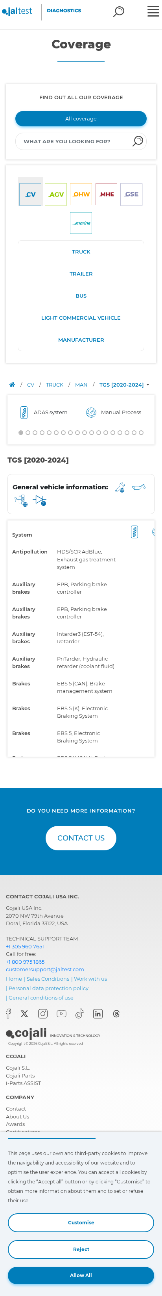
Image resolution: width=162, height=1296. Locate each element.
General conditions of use (41, 997)
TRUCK (81, 251)
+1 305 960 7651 (25, 946)
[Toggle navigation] (153, 12)
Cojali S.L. (18, 1068)
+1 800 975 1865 (25, 962)
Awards (15, 1124)
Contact (16, 1108)
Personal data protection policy (48, 988)
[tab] (30, 191)
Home (14, 979)
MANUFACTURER (81, 340)
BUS (81, 296)
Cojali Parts (20, 1075)
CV (31, 384)
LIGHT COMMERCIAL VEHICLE (81, 318)
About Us (17, 1116)
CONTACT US (81, 838)
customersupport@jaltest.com (45, 969)
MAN (82, 384)
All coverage (81, 118)
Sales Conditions (48, 979)
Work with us (90, 979)
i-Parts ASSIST (23, 1083)
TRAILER (81, 273)
